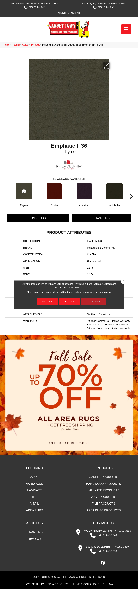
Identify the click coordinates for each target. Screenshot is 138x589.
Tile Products (103, 503)
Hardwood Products (103, 483)
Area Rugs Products (103, 510)
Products (35, 45)
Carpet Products (103, 477)
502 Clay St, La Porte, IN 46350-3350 (103, 3)
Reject (69, 301)
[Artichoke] (114, 191)
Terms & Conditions (85, 584)
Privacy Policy (57, 584)
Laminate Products (103, 490)
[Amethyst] (84, 191)
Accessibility (34, 584)
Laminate (34, 490)
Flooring (16, 45)
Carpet (25, 45)
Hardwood (34, 483)
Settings (93, 301)
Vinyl (34, 503)
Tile (34, 497)
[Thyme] (24, 191)
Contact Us (37, 217)
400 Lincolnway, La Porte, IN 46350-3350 (34, 3)
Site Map (108, 584)
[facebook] (103, 563)
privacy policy (51, 292)
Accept (47, 301)
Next (131, 191)
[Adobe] (54, 191)
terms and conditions (78, 292)
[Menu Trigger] (126, 29)
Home (7, 45)
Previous (7, 191)
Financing (102, 217)
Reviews (34, 538)
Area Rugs (34, 510)
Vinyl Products (103, 497)
